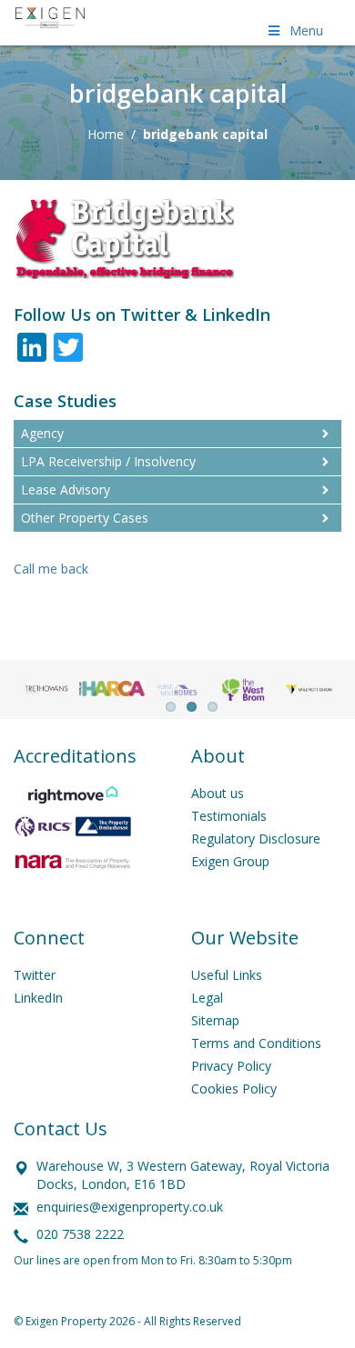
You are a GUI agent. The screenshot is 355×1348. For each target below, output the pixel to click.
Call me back (51, 568)
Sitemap (215, 1020)
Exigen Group (230, 861)
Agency (42, 433)
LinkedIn (38, 997)
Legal (207, 997)
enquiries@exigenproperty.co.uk (129, 1206)
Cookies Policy (234, 1088)
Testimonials (229, 815)
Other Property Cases (84, 517)
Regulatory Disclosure (255, 838)
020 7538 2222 (80, 1234)
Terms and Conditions (256, 1043)
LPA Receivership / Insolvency (108, 461)
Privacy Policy (231, 1065)
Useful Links (226, 975)
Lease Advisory (65, 489)
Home (105, 134)
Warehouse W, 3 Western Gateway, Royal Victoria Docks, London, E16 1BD (183, 1175)
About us (217, 793)
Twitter (35, 975)
